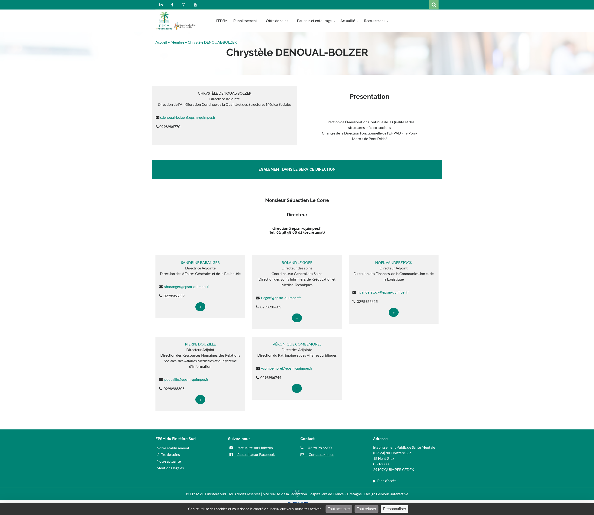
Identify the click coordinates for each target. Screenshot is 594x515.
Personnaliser (394, 509)
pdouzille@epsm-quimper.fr (186, 379)
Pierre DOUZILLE (200, 344)
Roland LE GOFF (297, 262)
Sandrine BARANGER (200, 262)
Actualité (348, 20)
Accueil (161, 42)
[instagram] (183, 4)
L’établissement (245, 20)
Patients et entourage (314, 20)
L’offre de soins (168, 454)
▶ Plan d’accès (384, 480)
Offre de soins (277, 20)
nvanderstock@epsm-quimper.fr (383, 292)
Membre (177, 42)
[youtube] (195, 4)
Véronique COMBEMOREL (297, 344)
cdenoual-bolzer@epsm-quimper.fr (188, 117)
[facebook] (172, 4)
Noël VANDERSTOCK (393, 262)
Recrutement (375, 20)
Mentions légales (170, 468)
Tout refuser (366, 509)
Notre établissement (173, 447)
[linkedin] (161, 4)
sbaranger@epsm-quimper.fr (187, 286)
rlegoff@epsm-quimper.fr (280, 297)
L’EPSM (222, 20)
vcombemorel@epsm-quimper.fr (286, 368)
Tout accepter (339, 509)
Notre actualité (169, 461)
